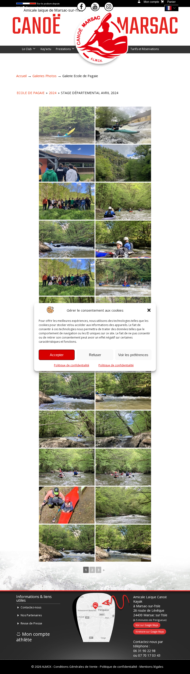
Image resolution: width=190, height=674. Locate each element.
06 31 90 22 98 (144, 651)
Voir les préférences (133, 355)
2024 (52, 93)
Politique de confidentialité (71, 365)
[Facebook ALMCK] (81, 6)
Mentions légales (151, 667)
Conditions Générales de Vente (76, 667)
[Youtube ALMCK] (95, 6)
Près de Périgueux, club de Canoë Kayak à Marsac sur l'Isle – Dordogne (100, 41)
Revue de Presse (31, 623)
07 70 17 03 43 (149, 655)
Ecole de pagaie (30, 93)
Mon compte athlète (33, 637)
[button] (149, 310)
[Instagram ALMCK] (108, 6)
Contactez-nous (31, 607)
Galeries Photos (44, 76)
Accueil (21, 76)
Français (173, 8)
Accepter (56, 355)
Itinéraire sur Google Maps (150, 631)
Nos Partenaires (31, 615)
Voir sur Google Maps (147, 625)
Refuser (95, 355)
